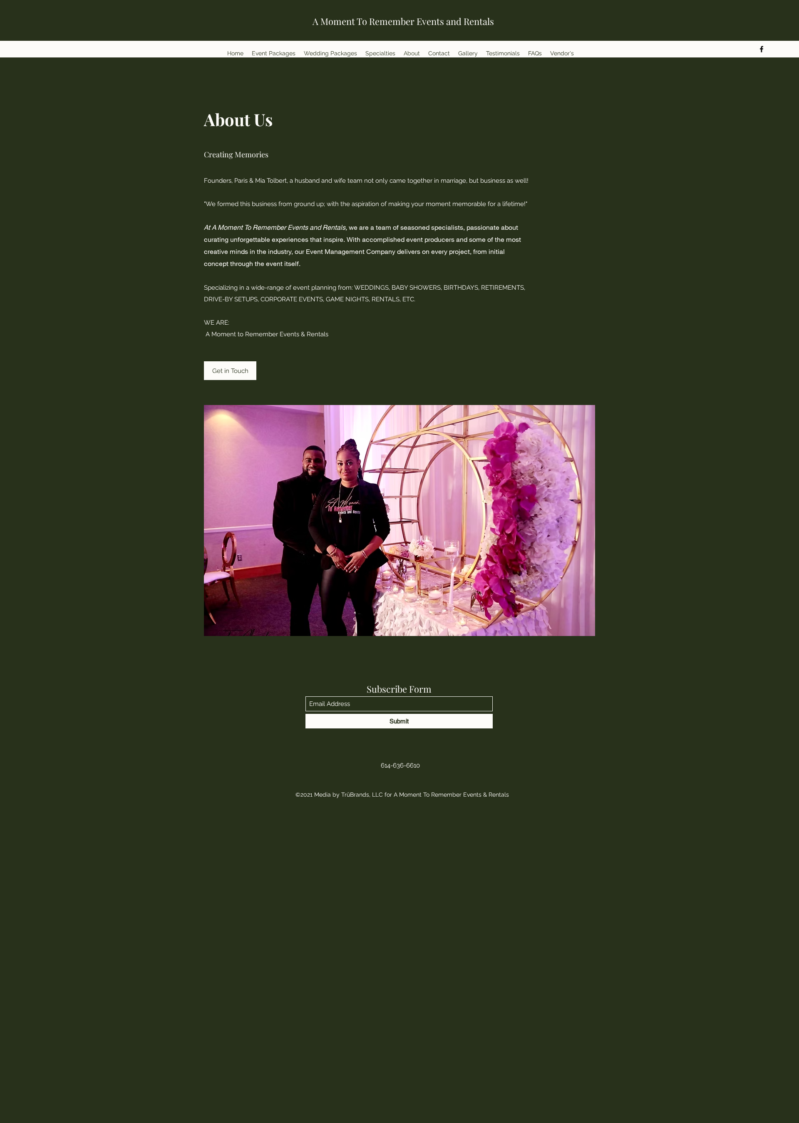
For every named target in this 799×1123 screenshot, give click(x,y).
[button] (230, 370)
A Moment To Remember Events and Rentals (403, 21)
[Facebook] (761, 49)
